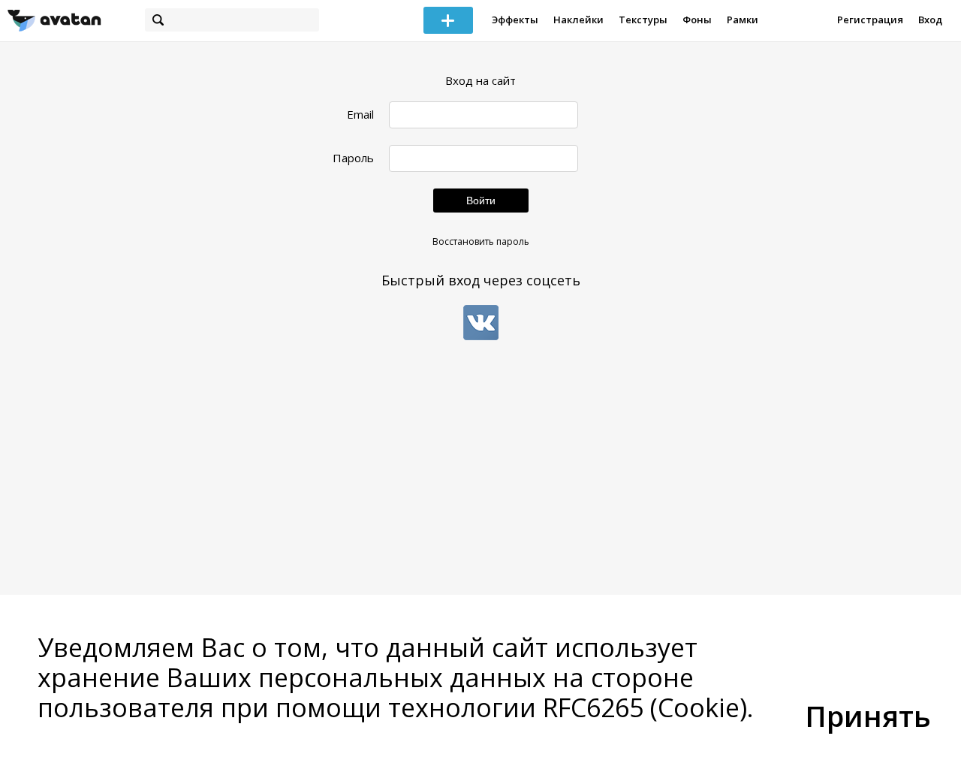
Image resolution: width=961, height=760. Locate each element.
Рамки (742, 19)
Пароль (353, 158)
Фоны (697, 19)
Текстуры (643, 19)
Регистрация (870, 19)
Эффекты (515, 19)
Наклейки (578, 19)
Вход (930, 19)
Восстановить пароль (480, 241)
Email (360, 114)
